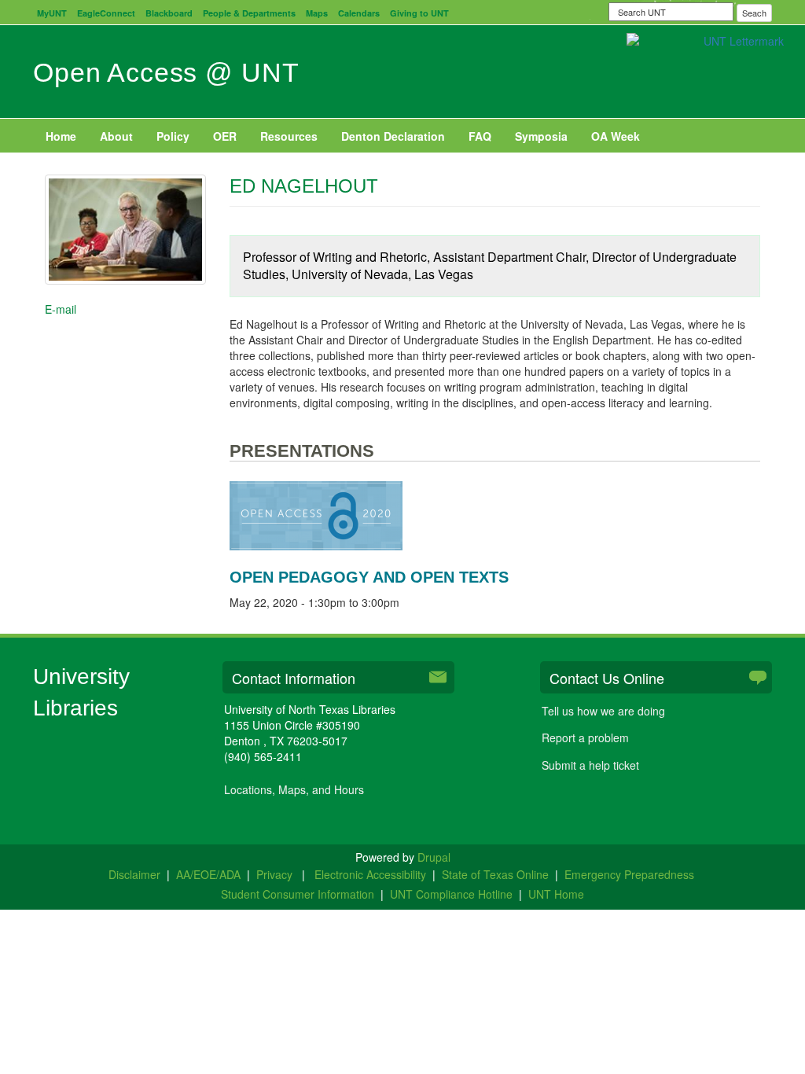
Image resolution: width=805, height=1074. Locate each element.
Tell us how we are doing (603, 711)
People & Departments (249, 13)
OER (225, 136)
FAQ (480, 136)
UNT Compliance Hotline (451, 894)
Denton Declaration (393, 136)
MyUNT (52, 13)
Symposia (541, 136)
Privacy (276, 874)
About (116, 136)
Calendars (359, 13)
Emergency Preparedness (629, 874)
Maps (317, 13)
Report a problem (585, 737)
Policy (172, 136)
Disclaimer (134, 874)
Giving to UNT (419, 13)
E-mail (60, 309)
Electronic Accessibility (370, 874)
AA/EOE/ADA (208, 874)
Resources (289, 136)
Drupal (433, 857)
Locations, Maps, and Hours (294, 789)
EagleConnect (106, 13)
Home (61, 136)
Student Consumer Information (297, 894)
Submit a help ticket (590, 765)
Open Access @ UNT (166, 72)
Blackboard (169, 13)
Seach (754, 12)
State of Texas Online (495, 874)
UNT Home (556, 894)
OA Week (615, 136)
